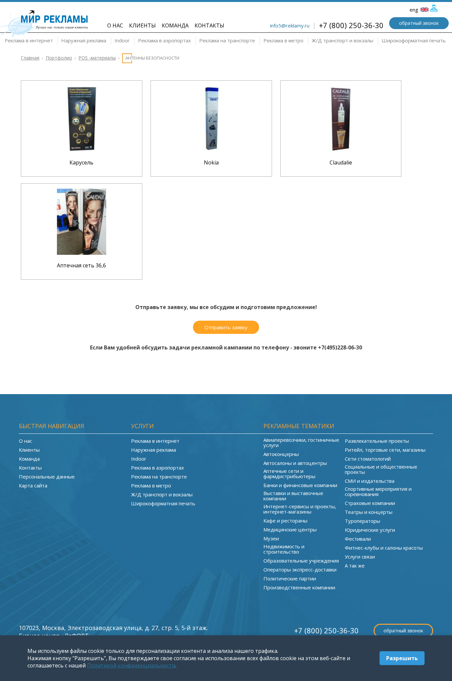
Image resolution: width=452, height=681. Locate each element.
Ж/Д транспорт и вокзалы (342, 40)
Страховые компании (370, 503)
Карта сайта (33, 485)
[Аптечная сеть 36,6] (81, 252)
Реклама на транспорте (227, 40)
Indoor (122, 40)
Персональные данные (47, 476)
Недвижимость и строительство (283, 549)
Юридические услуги (370, 529)
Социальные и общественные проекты (381, 469)
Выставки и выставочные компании (293, 495)
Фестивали (358, 538)
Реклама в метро (283, 40)
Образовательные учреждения (301, 560)
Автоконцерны (281, 454)
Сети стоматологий (368, 458)
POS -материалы (97, 58)
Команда (175, 25)
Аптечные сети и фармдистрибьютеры (289, 473)
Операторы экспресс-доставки (300, 569)
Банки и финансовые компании (300, 485)
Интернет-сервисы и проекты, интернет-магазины (299, 509)
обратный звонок (419, 23)
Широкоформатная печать (414, 40)
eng (415, 9)
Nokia (211, 162)
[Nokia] (211, 150)
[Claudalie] (340, 150)
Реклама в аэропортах (164, 40)
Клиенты (142, 25)
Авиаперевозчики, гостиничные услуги (301, 442)
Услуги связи (360, 556)
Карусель (81, 162)
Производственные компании (299, 587)
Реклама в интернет (29, 40)
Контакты (209, 25)
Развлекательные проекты (377, 440)
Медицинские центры (290, 529)
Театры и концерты (368, 512)
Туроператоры (362, 520)
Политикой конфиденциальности (131, 665)
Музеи (271, 538)
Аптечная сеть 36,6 (81, 265)
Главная (30, 58)
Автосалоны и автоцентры (295, 463)
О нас (115, 25)
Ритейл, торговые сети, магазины (385, 449)
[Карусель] (81, 150)
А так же (355, 565)
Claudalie (341, 162)
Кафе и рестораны (285, 520)
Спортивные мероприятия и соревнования (378, 491)
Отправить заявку (226, 327)
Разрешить (402, 658)
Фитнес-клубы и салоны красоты (384, 547)
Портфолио (59, 58)
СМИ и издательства (369, 480)
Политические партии (289, 578)
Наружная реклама (83, 40)
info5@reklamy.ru (289, 25)
